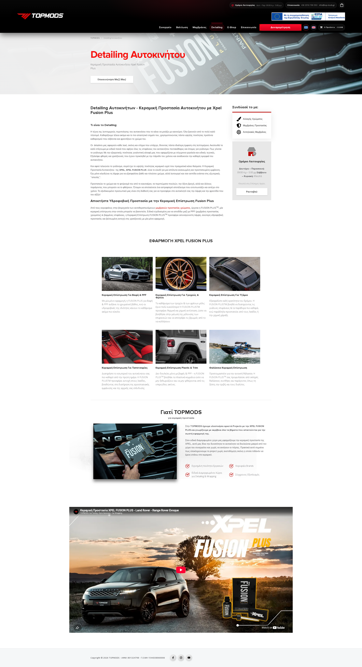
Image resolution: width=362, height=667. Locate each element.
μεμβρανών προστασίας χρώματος (173, 208)
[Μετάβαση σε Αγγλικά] (314, 27)
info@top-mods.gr (327, 5)
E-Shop (231, 27)
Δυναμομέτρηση (280, 27)
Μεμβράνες (199, 27)
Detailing (216, 27)
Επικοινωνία (248, 27)
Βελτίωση (182, 27)
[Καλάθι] (342, 5)
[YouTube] (189, 657)
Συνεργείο (165, 27)
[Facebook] (173, 657)
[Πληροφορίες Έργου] (308, 16)
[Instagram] (181, 657)
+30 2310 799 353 (309, 5)
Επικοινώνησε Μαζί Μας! (112, 79)
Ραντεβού (251, 191)
